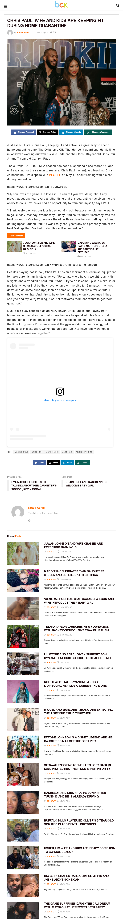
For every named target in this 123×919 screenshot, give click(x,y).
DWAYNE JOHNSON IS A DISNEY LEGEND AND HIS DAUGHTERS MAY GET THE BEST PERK (78, 739)
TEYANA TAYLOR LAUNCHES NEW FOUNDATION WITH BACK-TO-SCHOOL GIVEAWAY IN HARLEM (76, 628)
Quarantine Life (84, 451)
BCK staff (51, 552)
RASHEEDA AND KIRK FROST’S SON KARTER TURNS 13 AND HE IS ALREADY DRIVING (75, 794)
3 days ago (64, 856)
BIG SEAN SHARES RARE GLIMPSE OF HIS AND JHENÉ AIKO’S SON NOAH (76, 878)
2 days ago (64, 690)
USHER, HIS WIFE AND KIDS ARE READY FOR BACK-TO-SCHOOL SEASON (79, 850)
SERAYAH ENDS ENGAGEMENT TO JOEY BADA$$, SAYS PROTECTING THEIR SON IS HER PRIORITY (77, 767)
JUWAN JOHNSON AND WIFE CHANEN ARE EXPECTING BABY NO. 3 (73, 545)
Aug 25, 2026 (31, 253)
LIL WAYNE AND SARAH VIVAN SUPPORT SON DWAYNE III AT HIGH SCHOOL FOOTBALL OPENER (78, 656)
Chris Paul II (52, 451)
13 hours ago (65, 579)
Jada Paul (67, 451)
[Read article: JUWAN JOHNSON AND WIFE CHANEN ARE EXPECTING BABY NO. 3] (23, 553)
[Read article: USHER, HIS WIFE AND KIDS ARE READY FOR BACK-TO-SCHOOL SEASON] (23, 857)
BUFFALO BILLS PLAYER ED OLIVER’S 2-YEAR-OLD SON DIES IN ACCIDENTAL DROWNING (79, 822)
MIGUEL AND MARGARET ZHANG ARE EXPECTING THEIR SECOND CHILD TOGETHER (78, 711)
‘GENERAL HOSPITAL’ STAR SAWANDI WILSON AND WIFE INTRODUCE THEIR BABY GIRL (79, 601)
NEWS (53, 32)
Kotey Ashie (23, 32)
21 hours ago (65, 635)
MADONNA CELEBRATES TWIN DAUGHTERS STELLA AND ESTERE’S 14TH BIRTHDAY (74, 573)
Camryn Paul (21, 451)
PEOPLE (55, 175)
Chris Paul (37, 451)
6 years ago (40, 32)
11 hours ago (65, 552)
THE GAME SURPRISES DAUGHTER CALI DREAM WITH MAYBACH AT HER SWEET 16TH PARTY (77, 905)
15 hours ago (65, 607)
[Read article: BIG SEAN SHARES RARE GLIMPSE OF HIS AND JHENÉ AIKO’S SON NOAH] (23, 885)
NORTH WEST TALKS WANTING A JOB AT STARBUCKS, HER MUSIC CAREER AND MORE (75, 684)
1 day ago (64, 662)
